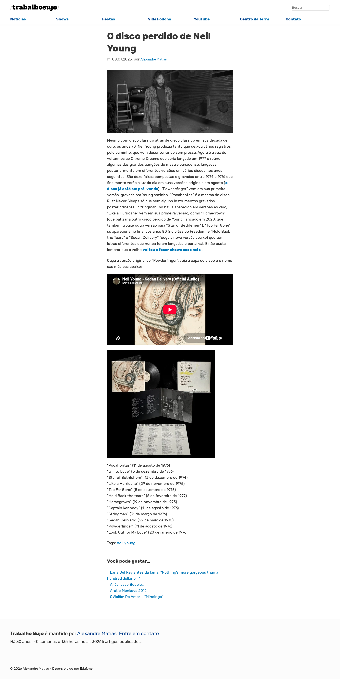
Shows (62, 19)
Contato (293, 19)
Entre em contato (139, 633)
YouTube (202, 19)
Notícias (18, 19)
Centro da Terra (254, 19)
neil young (126, 543)
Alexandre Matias (153, 59)
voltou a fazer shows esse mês (172, 249)
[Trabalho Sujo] (34, 8)
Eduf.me (86, 669)
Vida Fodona (159, 19)
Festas (108, 19)
